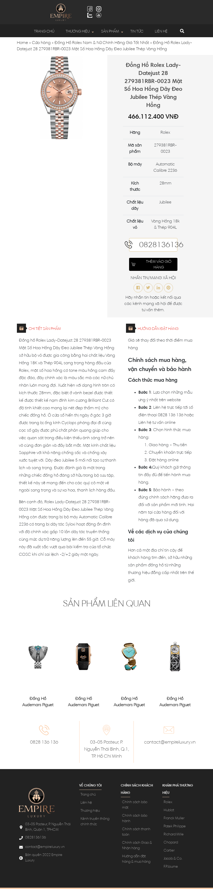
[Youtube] (98, 15)
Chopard (171, 843)
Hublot (169, 810)
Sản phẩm (110, 32)
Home (22, 43)
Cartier (169, 851)
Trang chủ (44, 32)
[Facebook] (89, 9)
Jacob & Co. (173, 859)
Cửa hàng (41, 43)
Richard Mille (174, 834)
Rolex (168, 802)
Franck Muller (174, 818)
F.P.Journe (171, 867)
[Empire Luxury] (60, 12)
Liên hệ (161, 32)
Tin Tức (136, 32)
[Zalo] (89, 15)
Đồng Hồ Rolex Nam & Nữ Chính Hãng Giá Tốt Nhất (102, 43)
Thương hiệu (78, 32)
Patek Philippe (175, 826)
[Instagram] (98, 9)
